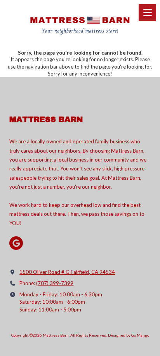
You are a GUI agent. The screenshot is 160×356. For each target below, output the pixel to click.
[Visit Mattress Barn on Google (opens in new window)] (16, 243)
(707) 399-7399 (54, 283)
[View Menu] (147, 12)
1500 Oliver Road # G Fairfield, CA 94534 (67, 272)
